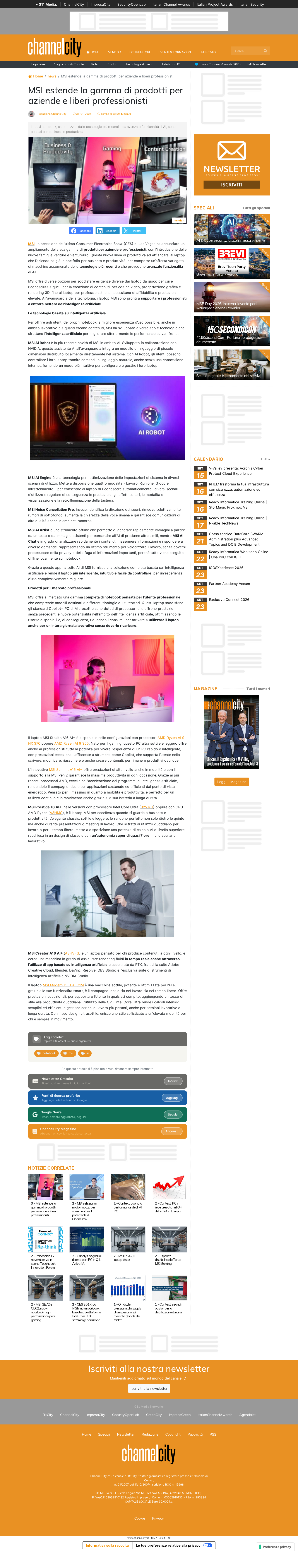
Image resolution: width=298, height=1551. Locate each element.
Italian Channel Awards (171, 4)
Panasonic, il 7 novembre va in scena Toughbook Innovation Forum (43, 1262)
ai (87, 1053)
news (52, 76)
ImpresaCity (101, 4)
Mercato (208, 52)
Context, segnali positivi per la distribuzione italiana (168, 1308)
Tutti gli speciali (256, 208)
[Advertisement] (149, 1344)
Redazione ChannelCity (52, 113)
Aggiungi (172, 1098)
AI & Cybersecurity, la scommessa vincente (230, 240)
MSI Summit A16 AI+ (65, 769)
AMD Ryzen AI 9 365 (71, 743)
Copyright (173, 1434)
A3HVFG (72, 953)
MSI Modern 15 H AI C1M (63, 985)
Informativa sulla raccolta (107, 1545)
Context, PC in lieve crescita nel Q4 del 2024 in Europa (168, 1207)
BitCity (48, 1414)
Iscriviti (173, 1081)
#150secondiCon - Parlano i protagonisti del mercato (229, 339)
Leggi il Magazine (231, 782)
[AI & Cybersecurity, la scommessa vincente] (232, 229)
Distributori (140, 52)
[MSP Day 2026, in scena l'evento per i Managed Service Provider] (232, 297)
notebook (49, 1053)
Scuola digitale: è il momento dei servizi (228, 375)
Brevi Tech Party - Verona (217, 274)
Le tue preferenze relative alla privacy (168, 1545)
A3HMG (56, 813)
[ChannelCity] (55, 47)
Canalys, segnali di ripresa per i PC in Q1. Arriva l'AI (86, 1260)
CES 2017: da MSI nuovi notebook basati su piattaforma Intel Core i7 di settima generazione (86, 1312)
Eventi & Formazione (176, 52)
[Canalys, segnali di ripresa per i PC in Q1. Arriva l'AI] (87, 1239)
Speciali (104, 1434)
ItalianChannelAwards (215, 1414)
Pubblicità (195, 1434)
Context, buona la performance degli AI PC (128, 1207)
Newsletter (259, 64)
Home (97, 52)
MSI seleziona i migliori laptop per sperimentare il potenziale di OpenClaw (84, 1211)
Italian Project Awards (215, 4)
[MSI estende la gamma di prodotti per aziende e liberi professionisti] (45, 1186)
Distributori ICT (171, 64)
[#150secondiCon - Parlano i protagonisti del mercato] (232, 331)
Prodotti (112, 64)
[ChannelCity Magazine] (231, 731)
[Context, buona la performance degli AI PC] (128, 1186)
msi (71, 1053)
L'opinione (38, 64)
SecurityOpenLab (131, 4)
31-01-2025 (83, 113)
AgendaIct (247, 1414)
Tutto (265, 459)
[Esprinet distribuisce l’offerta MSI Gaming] (169, 1239)
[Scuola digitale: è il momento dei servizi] (232, 365)
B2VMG (147, 807)
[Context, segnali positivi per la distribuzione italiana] (169, 1287)
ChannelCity (74, 4)
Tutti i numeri (258, 688)
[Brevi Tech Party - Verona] (232, 263)
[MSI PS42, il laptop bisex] (128, 1239)
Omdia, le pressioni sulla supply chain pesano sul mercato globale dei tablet (127, 1312)
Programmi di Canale (68, 64)
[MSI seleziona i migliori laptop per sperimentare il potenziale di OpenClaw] (87, 1186)
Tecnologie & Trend (140, 64)
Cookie (139, 1518)
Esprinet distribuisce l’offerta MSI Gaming (167, 1260)
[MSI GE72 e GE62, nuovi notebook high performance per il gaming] (45, 1287)
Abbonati (172, 1131)
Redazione (150, 1434)
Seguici (173, 1114)
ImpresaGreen (180, 1414)
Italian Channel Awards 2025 (219, 64)
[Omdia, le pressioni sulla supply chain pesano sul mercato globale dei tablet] (128, 1287)
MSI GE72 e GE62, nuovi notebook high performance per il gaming (43, 1312)
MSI (31, 244)
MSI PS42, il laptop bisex (124, 1258)
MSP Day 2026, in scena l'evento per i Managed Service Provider (226, 305)
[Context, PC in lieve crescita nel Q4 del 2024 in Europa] (169, 1186)
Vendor (114, 52)
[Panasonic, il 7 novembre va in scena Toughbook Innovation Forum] (45, 1239)
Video (95, 64)
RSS (213, 1434)
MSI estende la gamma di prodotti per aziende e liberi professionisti (43, 1209)
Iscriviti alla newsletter (149, 1388)
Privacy (158, 1518)
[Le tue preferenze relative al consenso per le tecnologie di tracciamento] (275, 1547)
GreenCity (154, 1414)
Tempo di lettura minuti (115, 113)
